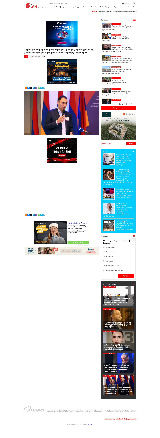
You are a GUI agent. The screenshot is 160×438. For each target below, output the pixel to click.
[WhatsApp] (39, 88)
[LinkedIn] (34, 88)
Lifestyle (128, 7)
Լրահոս (104, 20)
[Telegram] (44, 88)
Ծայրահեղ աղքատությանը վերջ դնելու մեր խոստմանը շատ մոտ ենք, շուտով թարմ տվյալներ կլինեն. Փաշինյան (115, 11)
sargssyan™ (90, 424)
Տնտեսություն (87, 7)
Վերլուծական (98, 7)
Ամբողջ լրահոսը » (118, 108)
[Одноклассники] (26, 88)
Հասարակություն (75, 7)
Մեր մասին (119, 419)
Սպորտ (116, 7)
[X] (31, 88)
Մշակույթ (108, 7)
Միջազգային (63, 7)
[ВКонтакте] (28, 88)
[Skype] (41, 88)
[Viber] (36, 88)
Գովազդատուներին (130, 419)
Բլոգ (122, 7)
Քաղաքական (53, 7)
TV (133, 7)
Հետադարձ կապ (110, 419)
